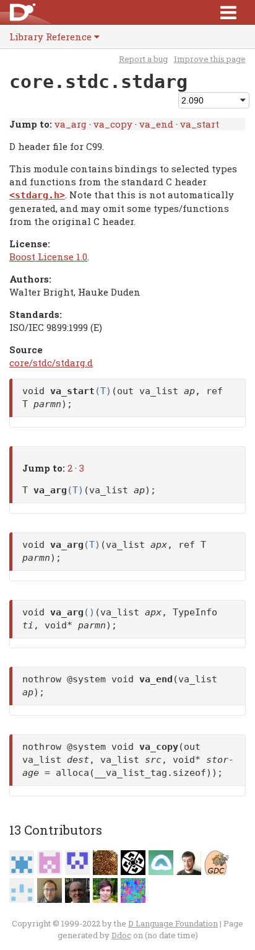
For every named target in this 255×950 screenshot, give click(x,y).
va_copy (112, 124)
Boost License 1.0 (48, 256)
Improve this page (210, 58)
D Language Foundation (173, 923)
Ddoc (121, 935)
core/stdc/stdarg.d (51, 362)
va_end (156, 124)
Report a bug (143, 58)
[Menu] (228, 12)
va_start (199, 124)
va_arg (70, 124)
